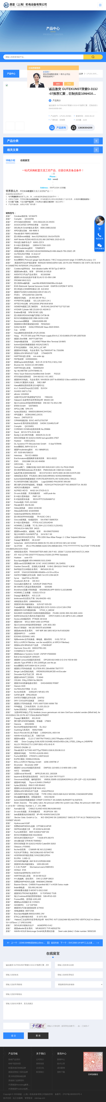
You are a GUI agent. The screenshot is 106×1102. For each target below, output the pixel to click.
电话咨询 (99, 239)
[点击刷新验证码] (38, 1026)
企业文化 (40, 1068)
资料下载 (61, 1072)
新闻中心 (61, 1059)
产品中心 (11, 74)
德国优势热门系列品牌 (18, 1072)
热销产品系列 (14, 1059)
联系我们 (40, 1072)
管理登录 (28, 1098)
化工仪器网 (18, 1098)
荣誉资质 (40, 1063)
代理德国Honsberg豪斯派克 (19, 1085)
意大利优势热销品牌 (17, 1076)
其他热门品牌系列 (16, 1080)
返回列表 (55, 943)
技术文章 (61, 1063)
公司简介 (40, 1059)
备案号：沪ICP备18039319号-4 (68, 1094)
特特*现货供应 (14, 1063)
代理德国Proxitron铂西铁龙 (19, 1089)
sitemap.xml (40, 1098)
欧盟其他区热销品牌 (17, 1068)
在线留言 (25, 160)
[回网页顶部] (99, 229)
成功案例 (61, 1068)
